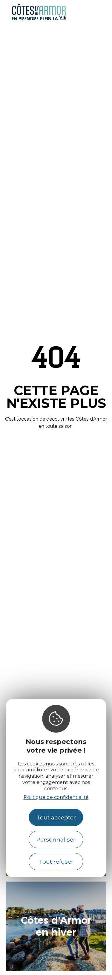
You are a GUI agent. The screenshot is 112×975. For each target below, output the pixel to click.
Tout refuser (56, 861)
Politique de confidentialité (56, 797)
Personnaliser (56, 839)
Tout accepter (56, 817)
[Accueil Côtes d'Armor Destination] (38, 19)
